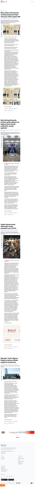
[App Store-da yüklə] (4, 480)
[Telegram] (9, 476)
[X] (5, 476)
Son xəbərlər (2, 457)
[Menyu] (33, 2)
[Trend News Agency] (3, 445)
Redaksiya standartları (21, 461)
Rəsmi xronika (3, 458)
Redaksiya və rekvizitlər (21, 458)
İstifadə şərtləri (3, 467)
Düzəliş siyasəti (20, 462)
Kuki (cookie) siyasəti (4, 471)
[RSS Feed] (13, 476)
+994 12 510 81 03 (3, 452)
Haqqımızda (19, 457)
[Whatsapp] (2, 476)
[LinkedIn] (11, 476)
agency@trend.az (3, 453)
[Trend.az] (4, 2)
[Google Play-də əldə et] (11, 480)
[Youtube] (7, 476)
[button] (1, 25)
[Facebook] (3, 476)
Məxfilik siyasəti (3, 468)
